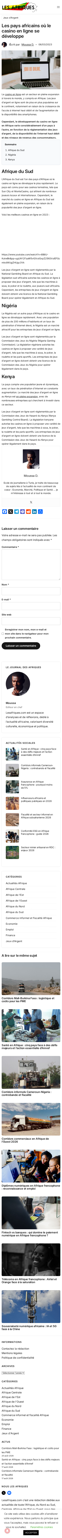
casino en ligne (13, 94)
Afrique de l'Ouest (16, 900)
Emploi (10, 929)
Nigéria (12, 154)
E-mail (6, 599)
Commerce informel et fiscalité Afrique (29, 918)
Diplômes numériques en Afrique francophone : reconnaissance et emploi (31, 1187)
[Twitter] (31, 502)
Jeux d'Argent (14, 941)
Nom (5, 584)
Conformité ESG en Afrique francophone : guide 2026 (35, 832)
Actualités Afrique (16, 883)
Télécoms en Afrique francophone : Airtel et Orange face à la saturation (29, 1281)
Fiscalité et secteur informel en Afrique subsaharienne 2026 (37, 816)
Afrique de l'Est (15, 894)
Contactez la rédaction (15, 1348)
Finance (10, 935)
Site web (6, 614)
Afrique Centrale (15, 889)
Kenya (11, 159)
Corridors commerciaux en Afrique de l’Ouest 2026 (25, 1140)
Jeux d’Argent (10, 17)
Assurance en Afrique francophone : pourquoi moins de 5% (36, 784)
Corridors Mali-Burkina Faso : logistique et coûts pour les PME (28, 1000)
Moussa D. (27, 44)
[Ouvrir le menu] (58, 7)
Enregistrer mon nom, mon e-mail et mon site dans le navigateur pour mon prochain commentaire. (27, 633)
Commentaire (10, 547)
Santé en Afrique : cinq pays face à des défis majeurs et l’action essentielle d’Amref (38, 751)
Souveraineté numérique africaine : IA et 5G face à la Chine (29, 1328)
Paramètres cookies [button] (41, 1527)
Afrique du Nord (15, 906)
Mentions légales (12, 1353)
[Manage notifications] (7, 1530)
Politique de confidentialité (18, 1357)
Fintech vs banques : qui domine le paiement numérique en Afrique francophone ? (30, 1234)
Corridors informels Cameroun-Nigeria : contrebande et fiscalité (38, 767)
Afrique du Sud (16, 150)
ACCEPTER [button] (31, 1532)
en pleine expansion (27, 396)
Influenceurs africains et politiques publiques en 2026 (36, 799)
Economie (12, 923)
